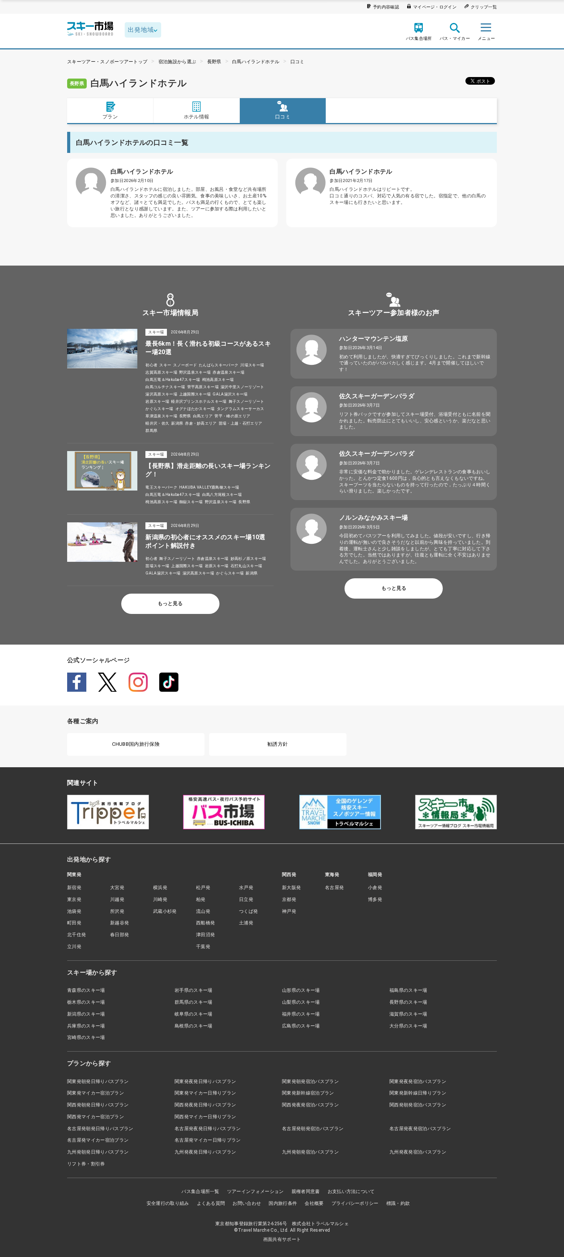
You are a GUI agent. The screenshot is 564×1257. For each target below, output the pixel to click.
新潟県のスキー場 (86, 1014)
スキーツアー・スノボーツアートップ (107, 61)
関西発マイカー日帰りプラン (205, 1116)
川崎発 (160, 899)
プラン (110, 117)
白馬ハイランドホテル (255, 61)
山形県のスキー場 (301, 990)
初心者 (151, 365)
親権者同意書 (306, 1191)
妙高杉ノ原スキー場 (248, 558)
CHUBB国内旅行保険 (136, 744)
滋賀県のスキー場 (408, 1014)
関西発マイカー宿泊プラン (95, 1116)
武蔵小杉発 (165, 911)
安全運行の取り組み (168, 1203)
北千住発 (76, 934)
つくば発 (248, 911)
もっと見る (170, 603)
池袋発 (74, 911)
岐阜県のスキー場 (194, 1014)
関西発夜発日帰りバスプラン (205, 1105)
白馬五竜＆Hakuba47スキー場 (172, 379)
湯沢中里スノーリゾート (242, 387)
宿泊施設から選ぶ (177, 61)
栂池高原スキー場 (218, 379)
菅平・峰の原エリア (232, 416)
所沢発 (117, 911)
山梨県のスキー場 (301, 1002)
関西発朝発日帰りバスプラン (98, 1105)
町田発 (74, 923)
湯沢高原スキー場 (161, 394)
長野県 (214, 61)
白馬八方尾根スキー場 (222, 494)
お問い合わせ (247, 1203)
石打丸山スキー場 (246, 566)
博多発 (375, 899)
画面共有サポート (282, 1239)
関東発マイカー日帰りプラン (205, 1093)
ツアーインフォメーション (255, 1191)
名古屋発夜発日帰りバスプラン (208, 1128)
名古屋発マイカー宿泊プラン (98, 1140)
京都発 (289, 899)
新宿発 (74, 887)
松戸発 (203, 887)
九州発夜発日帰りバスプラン (205, 1152)
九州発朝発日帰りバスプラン (98, 1152)
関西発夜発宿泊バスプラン (310, 1105)
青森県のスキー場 (86, 990)
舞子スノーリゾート (246, 401)
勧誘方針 (277, 744)
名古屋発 (334, 887)
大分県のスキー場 (408, 1026)
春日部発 (119, 934)
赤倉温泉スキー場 (228, 372)
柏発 (201, 899)
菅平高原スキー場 (203, 387)
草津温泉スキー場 (161, 416)
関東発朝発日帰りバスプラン (98, 1081)
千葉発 (203, 946)
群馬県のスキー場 (194, 1002)
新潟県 (177, 423)
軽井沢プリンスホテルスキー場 (198, 401)
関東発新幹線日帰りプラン (417, 1093)
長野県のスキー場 (408, 1002)
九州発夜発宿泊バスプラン (417, 1152)
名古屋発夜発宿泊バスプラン (420, 1128)
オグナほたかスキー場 (195, 409)
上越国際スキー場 (195, 394)
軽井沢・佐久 (157, 423)
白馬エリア (203, 416)
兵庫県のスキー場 (86, 1026)
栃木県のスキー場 (86, 1002)
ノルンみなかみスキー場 (373, 517)
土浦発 (246, 923)
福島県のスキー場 (408, 990)
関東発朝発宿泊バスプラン (310, 1081)
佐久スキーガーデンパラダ (376, 396)
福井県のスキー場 (301, 1014)
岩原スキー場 (157, 401)
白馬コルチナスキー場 (165, 387)
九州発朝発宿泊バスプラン (310, 1152)
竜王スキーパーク (161, 487)
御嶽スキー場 (191, 502)
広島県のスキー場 (301, 1026)
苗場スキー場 (157, 566)
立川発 (74, 946)
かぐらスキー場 (159, 409)
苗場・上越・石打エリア (240, 423)
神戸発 (289, 911)
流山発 (203, 911)
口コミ (297, 61)
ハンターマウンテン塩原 (373, 338)
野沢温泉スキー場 (195, 372)
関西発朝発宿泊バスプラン (417, 1105)
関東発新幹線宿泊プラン (308, 1093)
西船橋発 (205, 923)
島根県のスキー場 (194, 1026)
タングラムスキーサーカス (240, 409)
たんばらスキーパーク (218, 365)
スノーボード (185, 365)
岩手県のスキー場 (194, 990)
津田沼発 (205, 934)
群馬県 (151, 430)
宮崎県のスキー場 (86, 1037)
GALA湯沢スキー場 (230, 394)
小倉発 (375, 887)
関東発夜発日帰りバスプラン (205, 1081)
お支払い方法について (351, 1191)
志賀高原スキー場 (161, 372)
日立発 (246, 899)
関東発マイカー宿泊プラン (95, 1093)
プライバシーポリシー (355, 1203)
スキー (165, 365)
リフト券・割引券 (86, 1164)
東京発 (74, 899)
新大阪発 (291, 887)
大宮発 (117, 887)
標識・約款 (398, 1203)
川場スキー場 (252, 365)
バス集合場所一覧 (200, 1191)
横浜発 (160, 887)
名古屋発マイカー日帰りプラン (208, 1140)
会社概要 (314, 1203)
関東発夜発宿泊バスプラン (417, 1081)
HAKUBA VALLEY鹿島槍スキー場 (209, 487)
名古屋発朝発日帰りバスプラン (100, 1128)
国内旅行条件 (283, 1203)
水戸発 (246, 887)
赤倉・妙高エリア (201, 423)
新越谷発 (119, 923)
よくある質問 (211, 1203)
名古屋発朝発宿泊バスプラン (312, 1128)
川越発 (117, 899)
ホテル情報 (196, 117)
